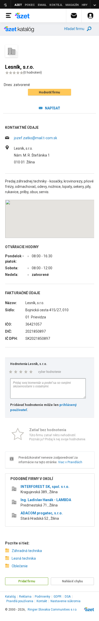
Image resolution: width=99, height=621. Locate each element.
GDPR (57, 596)
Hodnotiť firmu (49, 92)
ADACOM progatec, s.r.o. (42, 513)
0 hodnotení (32, 72)
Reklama (25, 596)
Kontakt (42, 601)
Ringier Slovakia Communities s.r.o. (52, 609)
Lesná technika (24, 558)
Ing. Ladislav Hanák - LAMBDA (46, 500)
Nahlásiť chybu (72, 581)
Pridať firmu (26, 581)
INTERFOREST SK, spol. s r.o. (45, 487)
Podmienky (42, 596)
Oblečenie (20, 566)
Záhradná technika (27, 551)
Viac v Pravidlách (70, 462)
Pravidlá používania (19, 601)
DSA (68, 596)
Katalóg (10, 596)
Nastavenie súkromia (65, 601)
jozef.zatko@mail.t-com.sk (35, 138)
